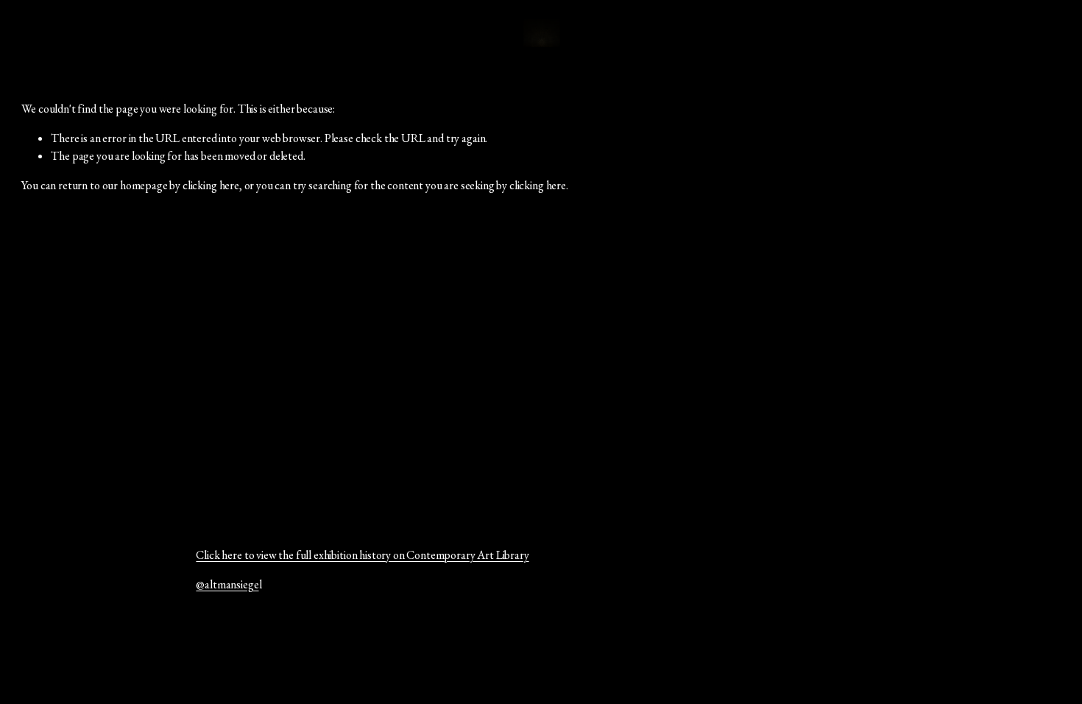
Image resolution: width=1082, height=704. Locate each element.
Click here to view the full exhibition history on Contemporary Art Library (362, 555)
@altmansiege (227, 584)
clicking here (211, 185)
